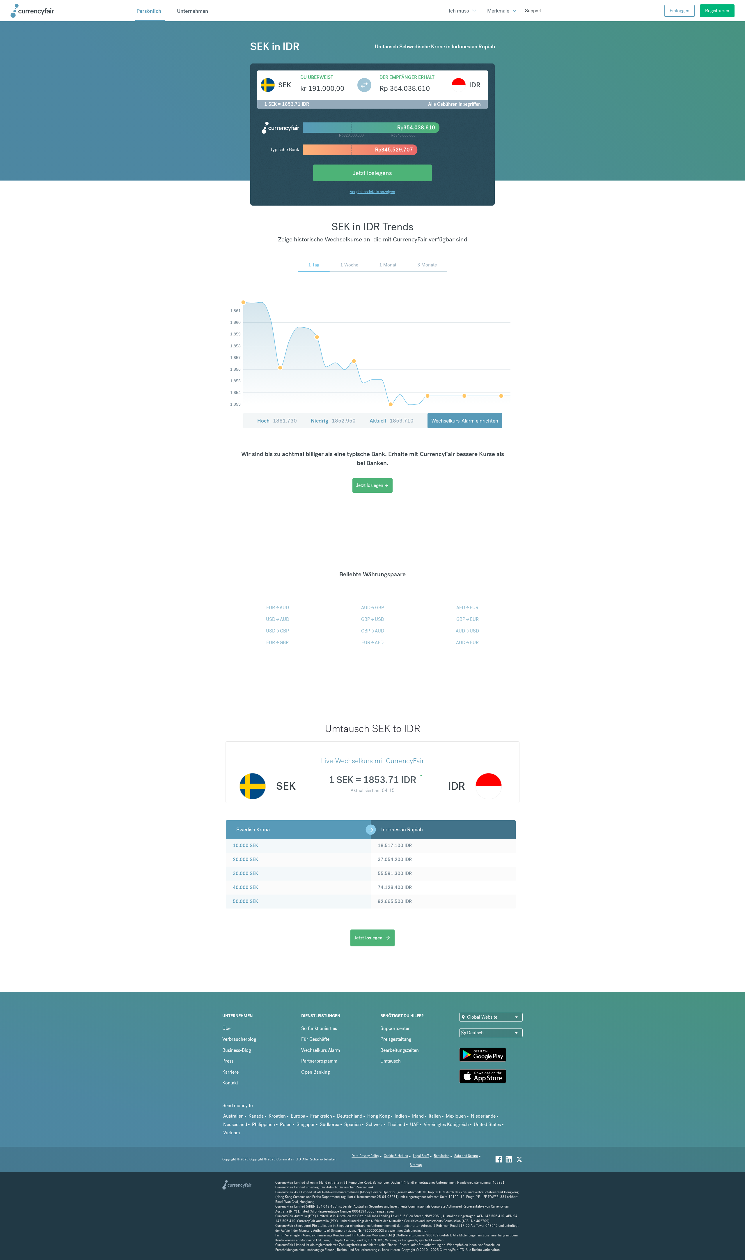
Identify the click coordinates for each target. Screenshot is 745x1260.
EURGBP (277, 642)
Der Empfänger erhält (406, 77)
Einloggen (679, 11)
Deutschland (349, 1116)
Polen (286, 1124)
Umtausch (390, 1061)
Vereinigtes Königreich (446, 1124)
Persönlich (148, 11)
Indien (401, 1116)
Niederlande (483, 1116)
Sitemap (416, 1165)
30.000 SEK (245, 873)
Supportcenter (395, 1028)
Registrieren (717, 11)
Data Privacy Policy (365, 1156)
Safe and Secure (466, 1156)
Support (533, 11)
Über (227, 1028)
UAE (414, 1124)
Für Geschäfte (315, 1039)
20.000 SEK (245, 859)
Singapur (306, 1124)
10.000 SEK (245, 845)
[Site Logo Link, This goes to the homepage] (70, 11)
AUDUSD (467, 631)
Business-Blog (236, 1050)
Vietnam (231, 1133)
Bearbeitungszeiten (399, 1050)
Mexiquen (456, 1116)
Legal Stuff (421, 1156)
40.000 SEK (245, 887)
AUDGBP (372, 608)
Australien (233, 1116)
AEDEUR (467, 608)
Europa (298, 1116)
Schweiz (374, 1124)
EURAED (372, 642)
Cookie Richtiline (396, 1156)
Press (227, 1061)
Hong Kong (378, 1116)
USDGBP (277, 631)
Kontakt (230, 1083)
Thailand (396, 1124)
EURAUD (277, 608)
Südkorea (329, 1124)
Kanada (256, 1116)
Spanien (352, 1124)
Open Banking (315, 1072)
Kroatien (277, 1116)
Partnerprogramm (319, 1061)
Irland (418, 1116)
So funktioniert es (319, 1028)
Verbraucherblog (239, 1039)
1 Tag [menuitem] (313, 265)
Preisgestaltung (395, 1039)
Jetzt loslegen (372, 485)
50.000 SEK (245, 901)
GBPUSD (372, 619)
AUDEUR (467, 642)
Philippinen (263, 1124)
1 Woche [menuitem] (349, 265)
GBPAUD (372, 631)
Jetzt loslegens (372, 173)
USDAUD (277, 619)
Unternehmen (192, 11)
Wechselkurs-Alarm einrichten (464, 420)
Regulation (441, 1156)
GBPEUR (467, 619)
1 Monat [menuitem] (387, 265)
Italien (435, 1116)
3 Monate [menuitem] (427, 265)
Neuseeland (235, 1124)
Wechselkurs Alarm (320, 1050)
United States (487, 1124)
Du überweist (316, 77)
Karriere (230, 1072)
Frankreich (321, 1116)
